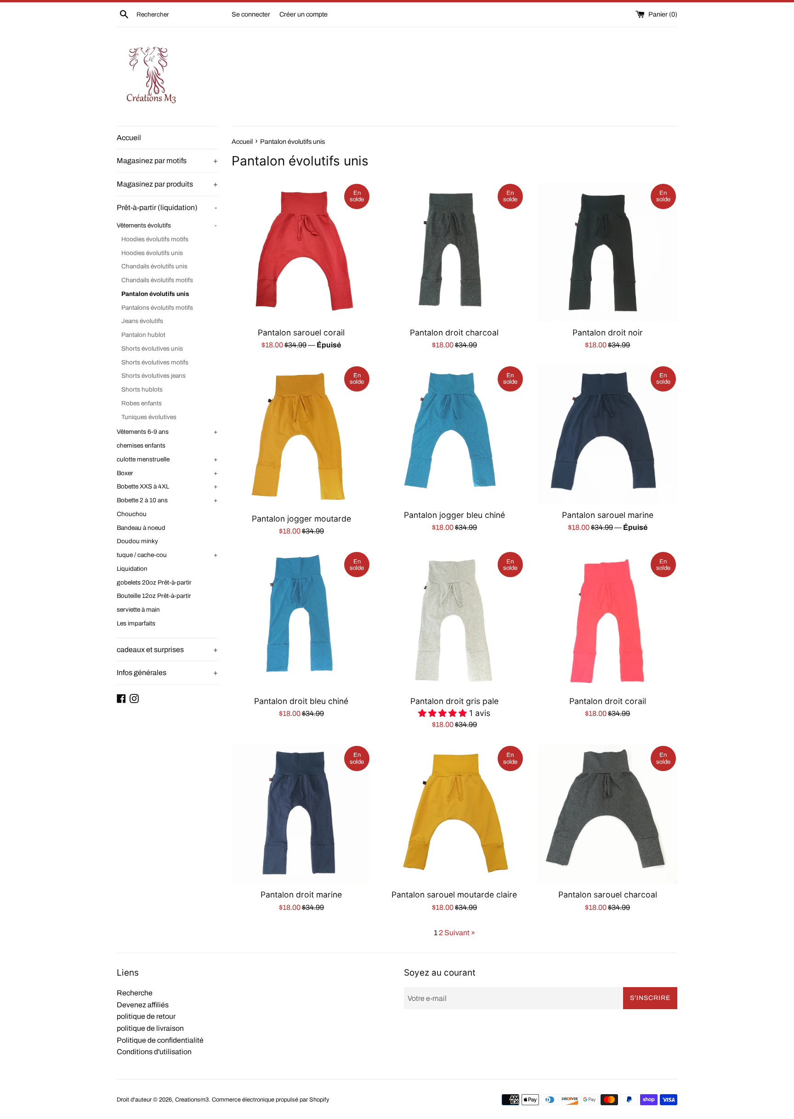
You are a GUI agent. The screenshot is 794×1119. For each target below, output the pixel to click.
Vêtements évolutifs (167, 225)
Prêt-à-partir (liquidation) (167, 207)
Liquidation (132, 568)
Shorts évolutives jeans (153, 375)
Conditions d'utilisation (154, 1052)
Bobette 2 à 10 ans (167, 500)
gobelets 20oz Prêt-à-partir (154, 582)
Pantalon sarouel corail (301, 332)
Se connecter (251, 14)
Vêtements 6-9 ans (167, 431)
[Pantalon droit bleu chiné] (301, 620)
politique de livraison (150, 1028)
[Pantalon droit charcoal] (454, 252)
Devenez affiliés (143, 1005)
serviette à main (138, 609)
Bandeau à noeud (141, 527)
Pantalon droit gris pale (454, 701)
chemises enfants (141, 445)
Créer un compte (303, 14)
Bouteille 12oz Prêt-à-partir (154, 595)
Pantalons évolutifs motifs (157, 307)
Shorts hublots (142, 389)
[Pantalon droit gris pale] (454, 620)
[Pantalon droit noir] (607, 252)
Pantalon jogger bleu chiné (454, 515)
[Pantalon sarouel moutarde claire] (454, 814)
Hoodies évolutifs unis (152, 253)
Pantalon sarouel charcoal (607, 894)
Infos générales (167, 672)
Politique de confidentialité (160, 1040)
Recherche (135, 993)
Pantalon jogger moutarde (301, 518)
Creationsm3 (192, 1099)
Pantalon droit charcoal (454, 332)
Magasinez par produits (167, 184)
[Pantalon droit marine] (301, 814)
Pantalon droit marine (301, 894)
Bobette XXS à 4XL (167, 486)
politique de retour (146, 1016)
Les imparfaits (136, 623)
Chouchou (132, 514)
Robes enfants (141, 403)
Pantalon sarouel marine (607, 515)
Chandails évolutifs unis (154, 266)
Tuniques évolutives (148, 417)
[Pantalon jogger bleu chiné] (454, 434)
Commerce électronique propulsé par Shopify (270, 1099)
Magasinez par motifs (167, 161)
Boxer (167, 473)
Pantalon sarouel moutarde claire (454, 894)
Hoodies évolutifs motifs (154, 239)
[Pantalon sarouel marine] (607, 434)
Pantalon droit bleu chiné (301, 701)
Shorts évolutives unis (152, 348)
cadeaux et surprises (167, 649)
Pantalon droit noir (608, 332)
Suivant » (459, 933)
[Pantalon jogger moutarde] (301, 436)
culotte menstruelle (167, 459)
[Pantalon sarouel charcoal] (607, 814)
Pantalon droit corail (607, 701)
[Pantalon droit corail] (607, 620)
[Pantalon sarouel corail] (301, 252)
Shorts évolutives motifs (154, 362)
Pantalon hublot (143, 334)
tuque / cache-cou (167, 554)
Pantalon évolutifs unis (155, 293)
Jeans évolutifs (142, 321)
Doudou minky (137, 541)
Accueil (129, 138)
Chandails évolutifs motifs (157, 280)
